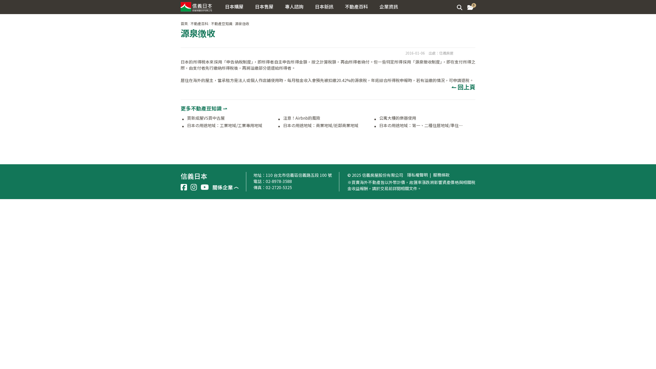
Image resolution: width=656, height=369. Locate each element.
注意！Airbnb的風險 (301, 118)
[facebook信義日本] (184, 187)
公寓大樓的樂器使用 (397, 118)
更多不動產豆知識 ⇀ (204, 108)
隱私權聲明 (417, 175)
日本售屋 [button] (264, 6)
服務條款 (441, 175)
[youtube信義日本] (205, 187)
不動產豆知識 (221, 23)
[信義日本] (198, 6)
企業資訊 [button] (389, 6)
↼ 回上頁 (463, 87)
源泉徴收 (242, 23)
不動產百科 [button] (356, 6)
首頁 (184, 23)
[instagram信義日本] (194, 187)
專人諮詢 (294, 6)
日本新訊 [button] (324, 6)
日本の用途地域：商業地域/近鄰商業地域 (320, 125)
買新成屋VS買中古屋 (206, 118)
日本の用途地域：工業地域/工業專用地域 (224, 125)
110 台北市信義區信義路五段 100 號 (299, 175)
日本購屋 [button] (234, 6)
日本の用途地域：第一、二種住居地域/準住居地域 (422, 125)
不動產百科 (199, 23)
